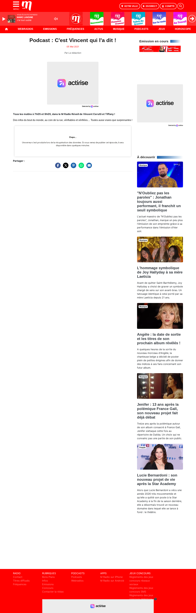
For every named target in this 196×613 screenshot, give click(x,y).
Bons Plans (48, 576)
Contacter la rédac (53, 591)
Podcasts (141, 29)
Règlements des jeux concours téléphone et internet (141, 599)
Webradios (25, 29)
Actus (98, 29)
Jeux (161, 29)
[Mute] (56, 19)
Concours (47, 587)
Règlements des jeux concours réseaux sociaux (141, 580)
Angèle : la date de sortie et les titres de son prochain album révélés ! (159, 338)
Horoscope (183, 29)
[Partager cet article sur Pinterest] (72, 166)
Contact (17, 576)
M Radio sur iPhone (111, 576)
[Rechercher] (180, 6)
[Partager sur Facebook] (57, 166)
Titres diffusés (21, 580)
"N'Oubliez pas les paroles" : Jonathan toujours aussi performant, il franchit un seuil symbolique (159, 201)
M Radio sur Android (112, 580)
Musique (118, 29)
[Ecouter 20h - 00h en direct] (160, 48)
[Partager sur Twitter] (64, 166)
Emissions (50, 29)
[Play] (4, 19)
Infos (45, 580)
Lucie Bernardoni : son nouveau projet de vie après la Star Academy (157, 479)
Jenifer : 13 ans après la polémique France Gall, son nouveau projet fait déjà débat (158, 410)
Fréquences (75, 29)
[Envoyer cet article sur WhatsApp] (80, 166)
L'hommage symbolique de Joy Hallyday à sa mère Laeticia (160, 272)
